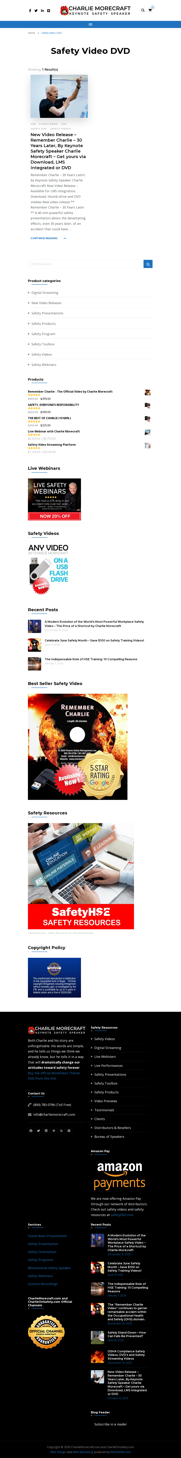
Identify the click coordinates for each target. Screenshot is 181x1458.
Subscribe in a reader (110, 1424)
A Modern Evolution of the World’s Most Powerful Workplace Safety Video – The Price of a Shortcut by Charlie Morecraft (94, 624)
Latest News (48, 124)
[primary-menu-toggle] (90, 24)
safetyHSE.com (122, 1215)
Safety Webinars (43, 365)
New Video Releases (46, 303)
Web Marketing (83, 1452)
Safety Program (43, 334)
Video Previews (105, 1101)
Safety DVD (39, 128)
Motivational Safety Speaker (49, 1268)
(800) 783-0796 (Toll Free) (52, 1105)
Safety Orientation (42, 1252)
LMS (63, 124)
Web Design (58, 1452)
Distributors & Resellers (112, 1128)
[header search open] (143, 10)
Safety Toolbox (42, 344)
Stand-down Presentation (47, 1236)
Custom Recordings (43, 1284)
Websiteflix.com (120, 1452)
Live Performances (108, 1065)
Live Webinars (105, 1056)
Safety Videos (60, 128)
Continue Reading (44, 238)
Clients (99, 1119)
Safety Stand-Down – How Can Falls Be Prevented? (127, 1334)
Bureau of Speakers (109, 1136)
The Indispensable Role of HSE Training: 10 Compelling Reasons (91, 659)
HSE (33, 124)
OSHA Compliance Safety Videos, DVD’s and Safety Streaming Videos (126, 1355)
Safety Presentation (43, 1244)
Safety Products (43, 323)
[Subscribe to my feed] (92, 1424)
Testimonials (104, 1110)
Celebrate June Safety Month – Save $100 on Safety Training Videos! (94, 640)
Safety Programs (40, 1260)
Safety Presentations (47, 313)
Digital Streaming (44, 292)
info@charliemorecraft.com (54, 1114)
